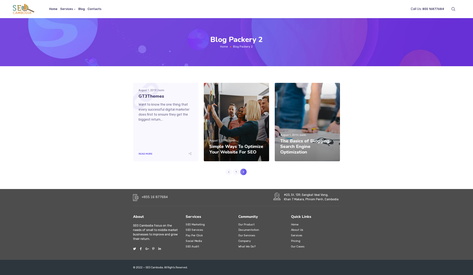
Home (53, 9)
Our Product (246, 224)
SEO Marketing (195, 224)
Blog (81, 9)
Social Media (194, 241)
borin (161, 90)
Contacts (94, 9)
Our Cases (297, 246)
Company (244, 241)
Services (66, 9)
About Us (297, 230)
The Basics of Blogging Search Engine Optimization (304, 146)
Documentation (248, 230)
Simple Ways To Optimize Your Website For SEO (236, 149)
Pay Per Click (194, 235)
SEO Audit (192, 246)
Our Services (246, 235)
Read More (145, 153)
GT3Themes (151, 96)
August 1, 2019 (147, 90)
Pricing (295, 241)
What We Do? (247, 246)
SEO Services (194, 230)
